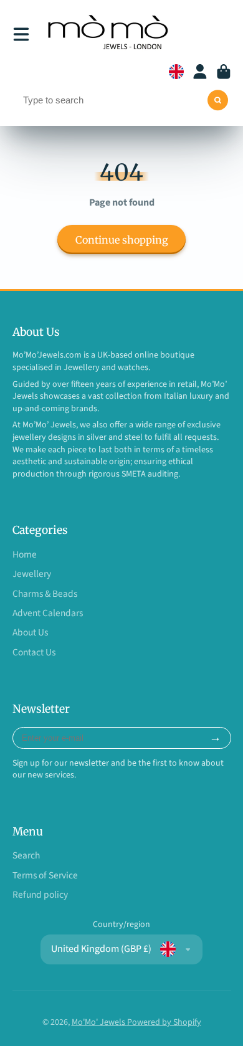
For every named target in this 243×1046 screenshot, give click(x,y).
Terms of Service (45, 875)
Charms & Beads (44, 594)
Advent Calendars (47, 613)
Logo (109, 34)
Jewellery (31, 574)
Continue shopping (121, 240)
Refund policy (40, 894)
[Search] (218, 100)
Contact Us (33, 652)
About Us (30, 632)
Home (24, 554)
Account (200, 71)
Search (26, 855)
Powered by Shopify (164, 1022)
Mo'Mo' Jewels (99, 1022)
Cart (223, 71)
